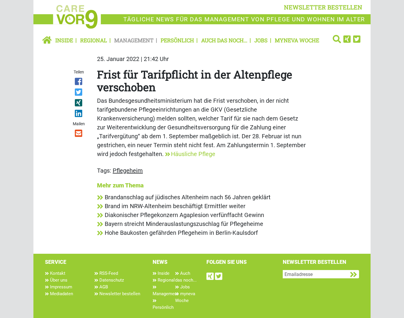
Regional (93, 40)
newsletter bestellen (323, 7)
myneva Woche (297, 40)
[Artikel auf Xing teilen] (79, 104)
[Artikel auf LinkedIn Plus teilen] (79, 114)
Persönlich (177, 40)
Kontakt (57, 273)
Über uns (58, 280)
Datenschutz (111, 280)
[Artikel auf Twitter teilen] (79, 93)
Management (133, 40)
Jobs (261, 40)
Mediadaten (61, 293)
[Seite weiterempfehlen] (79, 134)
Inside (64, 40)
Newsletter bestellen (119, 293)
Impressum (60, 287)
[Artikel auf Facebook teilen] (79, 82)
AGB (103, 287)
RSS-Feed (108, 273)
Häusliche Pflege (193, 154)
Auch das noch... (224, 40)
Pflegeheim (128, 170)
